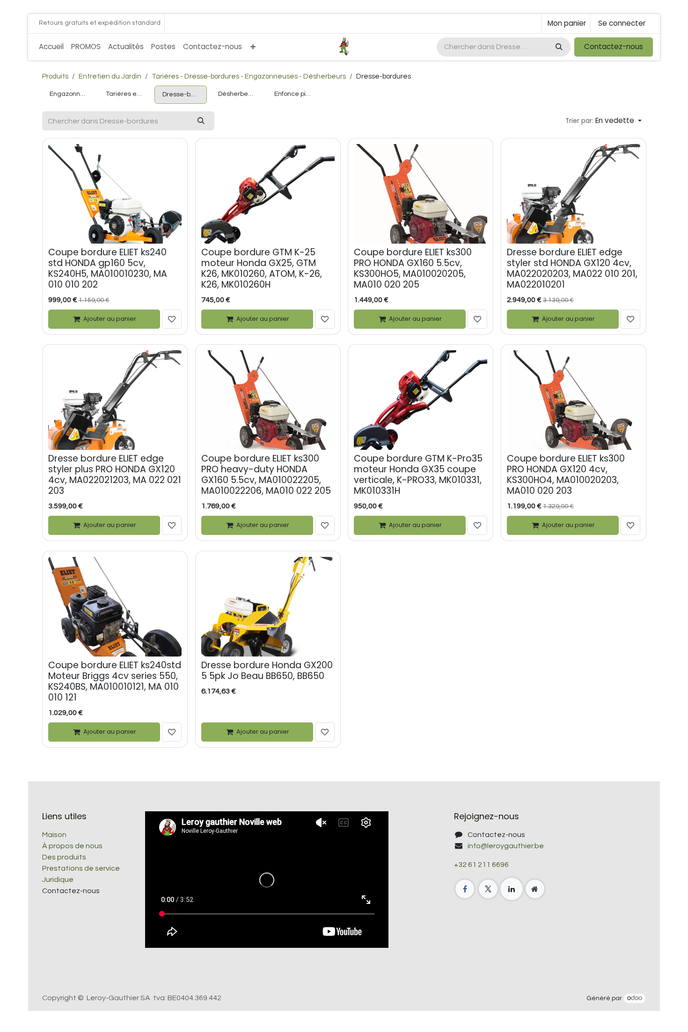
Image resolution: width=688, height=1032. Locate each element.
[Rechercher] (558, 47)
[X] (488, 889)
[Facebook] (464, 889)
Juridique (57, 879)
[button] (603, 120)
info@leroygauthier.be (506, 846)
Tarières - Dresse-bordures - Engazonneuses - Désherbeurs (249, 76)
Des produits (64, 857)
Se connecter (621, 23)
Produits (55, 76)
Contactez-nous (613, 46)
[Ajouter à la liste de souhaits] (172, 319)
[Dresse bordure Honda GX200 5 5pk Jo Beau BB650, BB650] (268, 607)
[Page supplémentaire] (535, 889)
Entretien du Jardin (110, 76)
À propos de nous (72, 846)
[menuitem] (51, 47)
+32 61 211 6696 (481, 864)
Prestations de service (81, 868)
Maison (54, 834)
